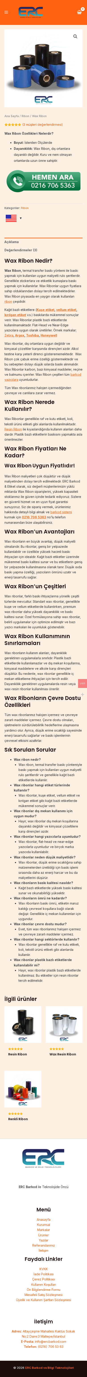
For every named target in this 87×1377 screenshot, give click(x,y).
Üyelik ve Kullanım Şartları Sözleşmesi (43, 1300)
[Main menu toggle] (6, 12)
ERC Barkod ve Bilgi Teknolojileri (49, 1367)
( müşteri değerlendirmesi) (42, 124)
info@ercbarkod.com (43, 1341)
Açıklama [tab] (11, 242)
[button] (75, 36)
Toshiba (32, 335)
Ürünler (43, 1235)
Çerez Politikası (43, 1279)
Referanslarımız (43, 1245)
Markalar (43, 1230)
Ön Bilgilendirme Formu (43, 1290)
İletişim (43, 1250)
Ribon (25, 116)
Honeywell (49, 335)
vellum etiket (66, 310)
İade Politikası (43, 1274)
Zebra (8, 335)
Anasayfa (43, 1219)
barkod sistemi (61, 512)
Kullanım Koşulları (43, 1284)
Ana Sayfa (11, 116)
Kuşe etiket (45, 310)
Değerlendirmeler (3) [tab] (20, 250)
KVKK (43, 1269)
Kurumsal (43, 1225)
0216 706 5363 (34, 517)
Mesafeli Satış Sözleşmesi (43, 1295)
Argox (19, 335)
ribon (8, 301)
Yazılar (43, 1240)
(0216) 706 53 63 (43, 1347)
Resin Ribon (13, 429)
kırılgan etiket (15, 315)
